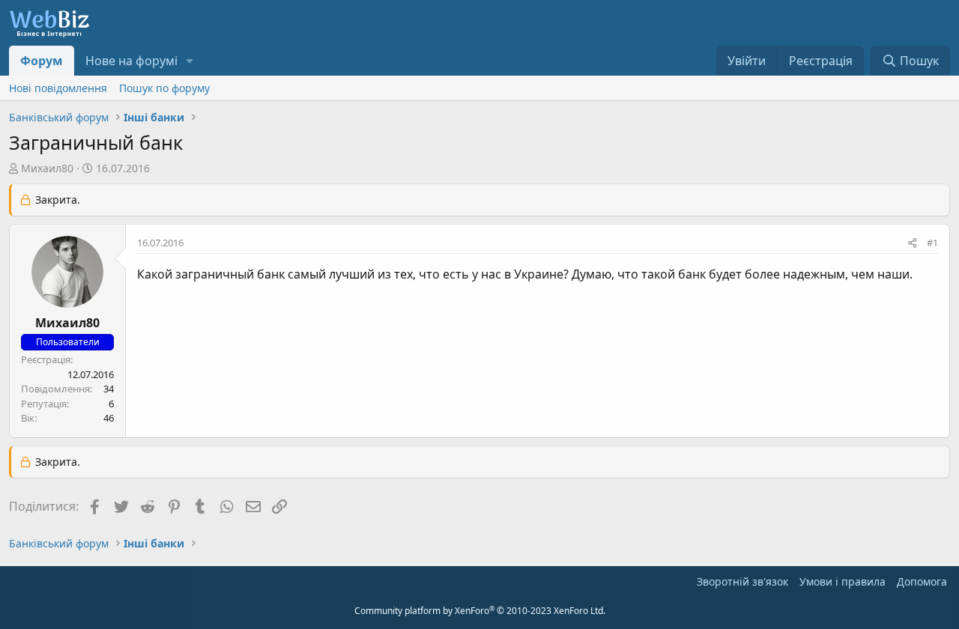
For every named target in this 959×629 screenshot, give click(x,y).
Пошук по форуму (164, 88)
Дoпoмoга (922, 581)
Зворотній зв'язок (742, 581)
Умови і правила (842, 581)
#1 (932, 242)
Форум (41, 60)
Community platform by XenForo (479, 610)
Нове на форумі (131, 60)
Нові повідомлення (58, 88)
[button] (190, 61)
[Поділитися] (912, 243)
